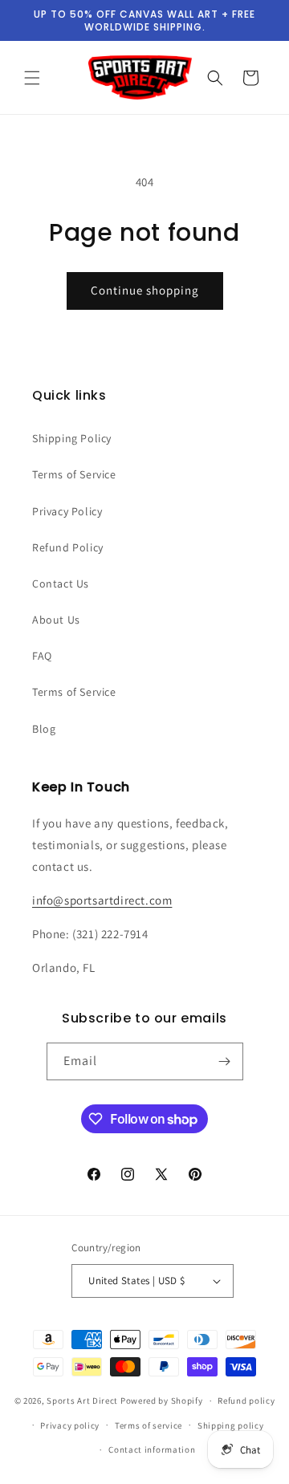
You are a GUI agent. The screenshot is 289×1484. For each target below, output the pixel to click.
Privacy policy (70, 1425)
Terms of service (148, 1425)
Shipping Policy (72, 438)
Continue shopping (145, 290)
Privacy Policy (67, 511)
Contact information (151, 1449)
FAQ (42, 655)
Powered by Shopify (161, 1400)
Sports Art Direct (82, 1400)
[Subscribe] (224, 1061)
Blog (43, 729)
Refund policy (246, 1400)
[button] (32, 78)
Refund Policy (68, 547)
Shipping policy (230, 1425)
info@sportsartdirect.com (102, 900)
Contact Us (60, 583)
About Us (56, 619)
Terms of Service (74, 474)
